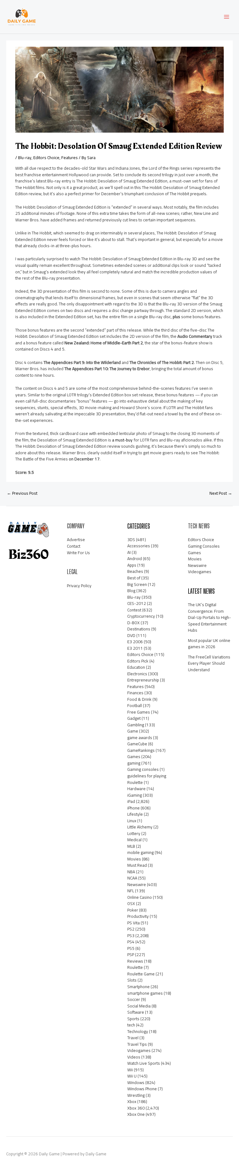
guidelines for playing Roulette (146, 779)
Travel (132, 1038)
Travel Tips (137, 1044)
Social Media (139, 1006)
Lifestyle (135, 814)
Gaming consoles (143, 769)
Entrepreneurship (143, 680)
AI (129, 552)
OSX (131, 903)
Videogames (139, 1050)
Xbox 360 (136, 1108)
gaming (133, 763)
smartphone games (145, 993)
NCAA (132, 878)
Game (132, 731)
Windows (135, 1082)
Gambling (135, 725)
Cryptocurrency (141, 616)
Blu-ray (24, 157)
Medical (134, 840)
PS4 (130, 942)
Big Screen (137, 584)
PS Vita (133, 923)
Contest (134, 610)
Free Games (138, 712)
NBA (131, 872)
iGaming (134, 795)
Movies (134, 859)
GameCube (137, 744)
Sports (133, 1019)
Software (135, 1012)
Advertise (76, 539)
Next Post (220, 493)
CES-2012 (136, 603)
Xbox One (136, 1114)
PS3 (130, 935)
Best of (133, 578)
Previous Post (22, 493)
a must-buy (122, 440)
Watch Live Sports (143, 1063)
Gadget (134, 718)
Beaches (135, 571)
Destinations (138, 629)
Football (134, 705)
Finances (135, 693)
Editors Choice (46, 157)
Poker (132, 910)
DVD (131, 635)
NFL (130, 891)
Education (136, 667)
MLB (131, 846)
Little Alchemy (139, 827)
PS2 (130, 929)
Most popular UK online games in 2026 (209, 643)
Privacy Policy (79, 586)
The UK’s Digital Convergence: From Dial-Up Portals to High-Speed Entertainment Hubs (209, 617)
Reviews (135, 961)
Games (133, 756)
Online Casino (139, 897)
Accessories (138, 546)
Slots (132, 980)
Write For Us (78, 553)
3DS (131, 539)
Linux (131, 821)
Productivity (138, 916)
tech (131, 1025)
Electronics (137, 674)
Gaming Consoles (204, 546)
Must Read (137, 865)
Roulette (135, 967)
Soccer (133, 999)
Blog (131, 591)
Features (69, 157)
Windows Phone (142, 1089)
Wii (130, 1070)
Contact (73, 546)
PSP (130, 954)
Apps (131, 565)
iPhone (133, 808)
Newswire (136, 884)
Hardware (136, 789)
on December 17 (84, 459)
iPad (131, 801)
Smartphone (138, 987)
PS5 (130, 948)
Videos (133, 1057)
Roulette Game (141, 974)
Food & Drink (139, 699)
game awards (139, 737)
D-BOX (133, 623)
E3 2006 (135, 642)
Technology (137, 1031)
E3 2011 (135, 648)
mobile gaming (140, 852)
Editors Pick (137, 661)
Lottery (133, 833)
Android (134, 558)
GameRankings (141, 750)
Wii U (132, 1076)
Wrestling (136, 1095)
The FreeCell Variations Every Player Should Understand (209, 663)
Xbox (131, 1101)
